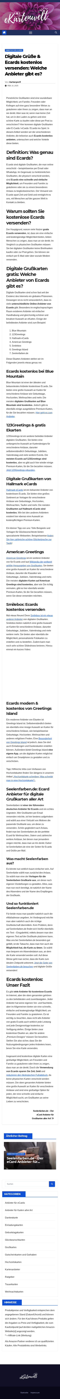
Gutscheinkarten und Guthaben (21, 1254)
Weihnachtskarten (14, 1292)
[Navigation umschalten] (30, 33)
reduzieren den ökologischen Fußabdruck (27, 1075)
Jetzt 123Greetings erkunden (20, 470)
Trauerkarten (11, 1284)
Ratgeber (10, 1277)
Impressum (35, 1393)
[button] (56, 32)
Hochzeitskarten (13, 1262)
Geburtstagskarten (14, 1232)
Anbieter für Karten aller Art (19, 1210)
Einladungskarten (14, 1225)
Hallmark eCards (14, 490)
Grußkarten (10, 1247)
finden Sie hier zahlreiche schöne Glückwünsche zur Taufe (29, 539)
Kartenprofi (15, 82)
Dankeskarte (11, 1217)
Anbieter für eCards (14, 50)
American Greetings (16, 558)
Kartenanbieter (12, 1269)
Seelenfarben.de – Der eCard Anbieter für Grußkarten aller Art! (43, 1115)
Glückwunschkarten (15, 1240)
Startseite (24, 1393)
